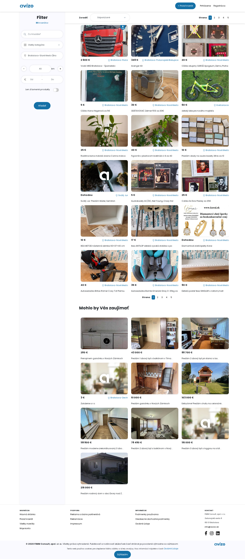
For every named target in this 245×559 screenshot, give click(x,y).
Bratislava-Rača (119, 60)
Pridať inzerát (26, 519)
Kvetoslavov (222, 105)
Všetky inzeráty (27, 523)
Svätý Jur (123, 195)
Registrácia (219, 5)
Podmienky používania (146, 514)
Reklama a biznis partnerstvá (85, 514)
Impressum (76, 523)
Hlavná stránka (27, 514)
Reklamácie (76, 519)
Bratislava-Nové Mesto (217, 60)
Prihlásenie (205, 5)
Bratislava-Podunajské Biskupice (161, 60)
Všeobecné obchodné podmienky (152, 519)
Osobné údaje (171, 548)
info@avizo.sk (212, 526)
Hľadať (42, 105)
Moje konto (25, 528)
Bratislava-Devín (119, 397)
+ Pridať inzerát (185, 5)
